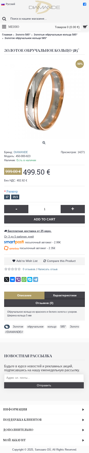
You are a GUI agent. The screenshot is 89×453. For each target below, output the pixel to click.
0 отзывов (29, 269)
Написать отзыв (48, 269)
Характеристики (65, 295)
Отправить (44, 385)
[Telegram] (35, 279)
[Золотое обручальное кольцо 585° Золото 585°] (44, 99)
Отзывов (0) (44, 303)
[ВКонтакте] (12, 279)
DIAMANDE (21, 152)
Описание (24, 295)
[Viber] (18, 279)
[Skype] (29, 279)
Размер (12, 191)
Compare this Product (61, 261)
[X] (6, 279)
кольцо (52, 326)
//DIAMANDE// (14, 332)
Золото (74, 326)
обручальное (35, 326)
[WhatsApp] (24, 279)
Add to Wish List (26, 261)
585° (63, 326)
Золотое (18, 326)
